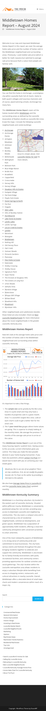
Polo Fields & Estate (12, 260)
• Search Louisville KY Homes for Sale (15, 656)
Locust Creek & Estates (14, 227)
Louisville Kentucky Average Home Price (17, 667)
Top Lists (7, 645)
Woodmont (9, 304)
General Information (11, 615)
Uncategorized (9, 648)
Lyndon (7, 230)
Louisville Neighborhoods (12, 629)
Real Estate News (9, 637)
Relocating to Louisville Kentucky (14, 662)
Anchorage (9, 130)
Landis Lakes (10, 222)
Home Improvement (11, 618)
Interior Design (9, 621)
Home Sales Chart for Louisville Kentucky (17, 670)
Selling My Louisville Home (12, 659)
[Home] (3, 29)
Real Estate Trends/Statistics (13, 640)
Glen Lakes (9, 210)
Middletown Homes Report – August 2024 (20, 29)
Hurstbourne (10, 216)
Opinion (6, 634)
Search (4, 595)
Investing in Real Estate (12, 623)
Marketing (7, 631)
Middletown (24, 113)
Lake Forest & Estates (13, 219)
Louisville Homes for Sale (27, 157)
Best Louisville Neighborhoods (14, 665)
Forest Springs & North (14, 201)
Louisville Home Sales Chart (20, 486)
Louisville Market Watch (12, 626)
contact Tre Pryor (31, 458)
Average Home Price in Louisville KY (27, 483)
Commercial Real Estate (12, 612)
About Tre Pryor (9, 673)
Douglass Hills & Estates (14, 189)
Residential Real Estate (11, 642)
